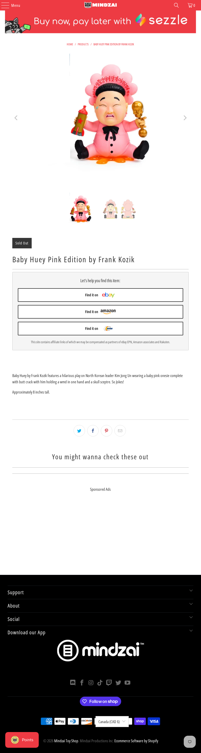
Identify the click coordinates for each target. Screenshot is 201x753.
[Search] (176, 5)
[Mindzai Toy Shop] (100, 5)
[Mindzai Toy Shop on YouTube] (127, 683)
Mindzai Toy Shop (66, 740)
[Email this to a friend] (120, 430)
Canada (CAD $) (109, 721)
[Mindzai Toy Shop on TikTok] (100, 683)
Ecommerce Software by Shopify (136, 740)
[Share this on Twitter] (79, 430)
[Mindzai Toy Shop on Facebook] (82, 683)
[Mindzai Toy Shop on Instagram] (91, 683)
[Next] (185, 118)
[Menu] (2, 5)
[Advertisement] (100, 538)
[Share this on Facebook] (93, 430)
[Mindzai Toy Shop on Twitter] (118, 683)
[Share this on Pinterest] (106, 430)
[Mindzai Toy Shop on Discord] (73, 683)
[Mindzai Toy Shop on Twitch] (109, 683)
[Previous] (16, 118)
